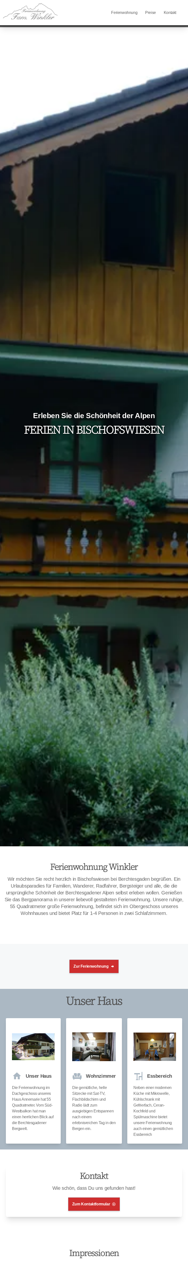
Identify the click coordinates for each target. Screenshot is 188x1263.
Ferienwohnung (124, 12)
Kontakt (170, 12)
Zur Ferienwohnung (90, 966)
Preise (150, 12)
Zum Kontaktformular (91, 1204)
